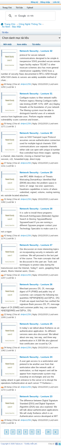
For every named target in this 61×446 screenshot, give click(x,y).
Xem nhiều (22, 44)
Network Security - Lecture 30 (36, 133)
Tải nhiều (36, 44)
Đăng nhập (45, 2)
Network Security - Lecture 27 (36, 245)
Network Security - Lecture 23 (36, 396)
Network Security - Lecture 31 (36, 93)
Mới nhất (7, 44)
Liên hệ (56, 2)
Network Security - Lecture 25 (36, 324)
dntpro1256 (26, 84)
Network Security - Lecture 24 (36, 357)
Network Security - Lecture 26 (36, 284)
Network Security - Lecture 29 (36, 172)
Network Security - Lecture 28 (36, 208)
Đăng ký (34, 2)
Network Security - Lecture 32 (36, 51)
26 (48, 432)
